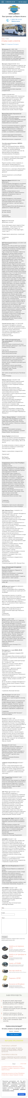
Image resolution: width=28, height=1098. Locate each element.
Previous (19, 33)
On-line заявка (23, 2)
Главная (3, 38)
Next (22, 33)
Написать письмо (16, 21)
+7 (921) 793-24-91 (16, 20)
